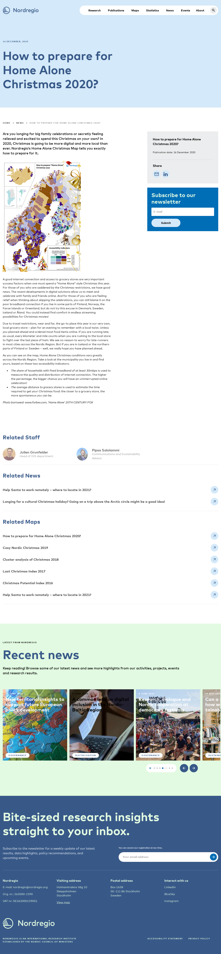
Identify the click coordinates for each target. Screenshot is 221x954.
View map (63, 902)
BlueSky (169, 894)
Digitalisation (85, 755)
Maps (135, 10)
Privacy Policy (199, 938)
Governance (17, 755)
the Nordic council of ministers (49, 941)
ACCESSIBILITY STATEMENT (165, 938)
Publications (116, 10)
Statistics (152, 10)
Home (6, 123)
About (200, 10)
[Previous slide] (184, 768)
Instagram (171, 901)
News (170, 10)
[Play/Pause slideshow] (150, 768)
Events (185, 10)
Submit (166, 223)
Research (94, 10)
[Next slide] (194, 768)
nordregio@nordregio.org (30, 887)
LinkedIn (170, 887)
